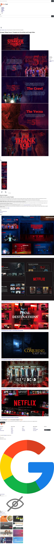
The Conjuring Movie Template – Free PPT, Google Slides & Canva (11, 359)
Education (2, 8)
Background (2, 10)
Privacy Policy (34, 430)
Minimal (12, 431)
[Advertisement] (51, 45)
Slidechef (5, 435)
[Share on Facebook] (2, 193)
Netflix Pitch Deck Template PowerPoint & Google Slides (10, 417)
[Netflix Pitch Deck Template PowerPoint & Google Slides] (24, 403)
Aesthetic (12, 430)
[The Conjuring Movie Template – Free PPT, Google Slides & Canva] (24, 345)
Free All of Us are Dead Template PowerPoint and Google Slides (11, 388)
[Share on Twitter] (5, 193)
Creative (2, 9)
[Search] (52, 1)
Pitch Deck (23, 429)
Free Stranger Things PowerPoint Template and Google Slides (10, 256)
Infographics (23, 430)
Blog (2, 11)
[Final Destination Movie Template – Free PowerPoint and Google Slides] (24, 316)
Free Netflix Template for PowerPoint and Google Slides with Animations (12, 301)
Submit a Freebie (2, 430)
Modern (12, 429)
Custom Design (2, 422)
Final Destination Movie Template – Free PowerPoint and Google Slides (12, 330)
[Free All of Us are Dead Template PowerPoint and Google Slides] (24, 374)
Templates (2, 7)
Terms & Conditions (35, 429)
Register (1, 515)
